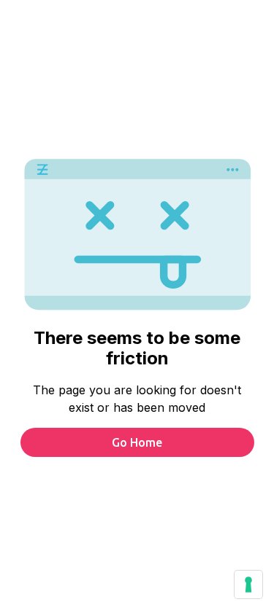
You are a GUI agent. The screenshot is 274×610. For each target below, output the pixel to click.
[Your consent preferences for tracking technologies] (248, 584)
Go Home (137, 442)
